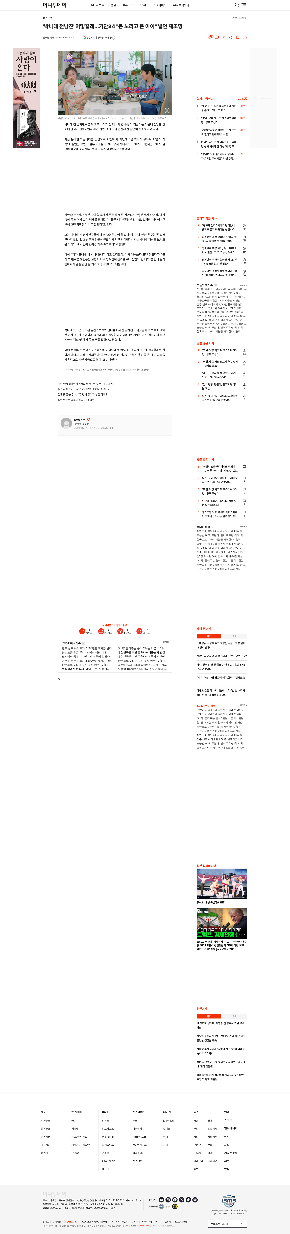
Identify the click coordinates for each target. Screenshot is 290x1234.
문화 (210, 1144)
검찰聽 (105, 1153)
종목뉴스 (45, 1128)
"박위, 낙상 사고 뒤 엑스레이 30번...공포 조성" (222, 656)
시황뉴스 (45, 1120)
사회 (51, 17)
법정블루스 (108, 1144)
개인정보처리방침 (71, 1222)
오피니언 (212, 1161)
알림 (227, 1169)
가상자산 (45, 1144)
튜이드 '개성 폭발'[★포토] (211, 902)
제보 (227, 1161)
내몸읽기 (137, 1128)
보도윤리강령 (181, 1222)
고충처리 (169, 1222)
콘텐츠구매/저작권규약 (152, 1222)
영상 (226, 1136)
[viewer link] (167, 111)
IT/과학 (198, 1153)
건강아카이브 (140, 1144)
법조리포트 (108, 1128)
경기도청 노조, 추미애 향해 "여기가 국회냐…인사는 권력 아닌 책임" (219, 516)
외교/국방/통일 (79, 1136)
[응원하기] (89, 420)
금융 (196, 1120)
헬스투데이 (138, 1153)
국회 (73, 1120)
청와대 (75, 1128)
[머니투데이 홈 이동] (54, 1194)
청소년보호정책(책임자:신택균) (95, 1222)
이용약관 (115, 1222)
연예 (227, 1112)
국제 (210, 1153)
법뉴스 (105, 1120)
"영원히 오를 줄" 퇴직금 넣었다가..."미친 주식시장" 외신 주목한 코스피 (218, 159)
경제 (210, 1120)
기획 (165, 1144)
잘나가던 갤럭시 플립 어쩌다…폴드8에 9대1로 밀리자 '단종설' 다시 (219, 275)
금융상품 (45, 1136)
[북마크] (238, 37)
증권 (113, 5)
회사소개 (47, 1222)
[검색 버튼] (237, 4)
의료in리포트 (139, 1136)
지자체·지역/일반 (80, 1144)
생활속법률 (108, 1136)
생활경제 (212, 1128)
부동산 (197, 1144)
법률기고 (106, 1169)
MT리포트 (97, 5)
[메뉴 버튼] (243, 4)
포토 (226, 1144)
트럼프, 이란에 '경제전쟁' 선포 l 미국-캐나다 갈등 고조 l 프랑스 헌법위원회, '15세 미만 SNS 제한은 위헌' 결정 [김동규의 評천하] (222, 945)
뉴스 (135, 1120)
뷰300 (75, 1153)
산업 (196, 1128)
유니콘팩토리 (181, 5)
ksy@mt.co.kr (81, 424)
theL (143, 5)
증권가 (44, 1153)
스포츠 (228, 1120)
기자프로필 (231, 1153)
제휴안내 (136, 1222)
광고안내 (126, 1222)
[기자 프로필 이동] (66, 423)
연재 (165, 1136)
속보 (196, 1169)
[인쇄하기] (245, 37)
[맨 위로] (283, 1220)
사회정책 (212, 1136)
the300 (128, 5)
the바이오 (160, 5)
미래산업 (198, 1161)
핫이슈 (166, 1128)
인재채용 (57, 1222)
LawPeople (108, 1161)
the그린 (138, 1161)
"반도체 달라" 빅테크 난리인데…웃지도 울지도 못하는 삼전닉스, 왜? (219, 229)
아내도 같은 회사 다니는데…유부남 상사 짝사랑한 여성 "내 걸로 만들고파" (219, 146)
